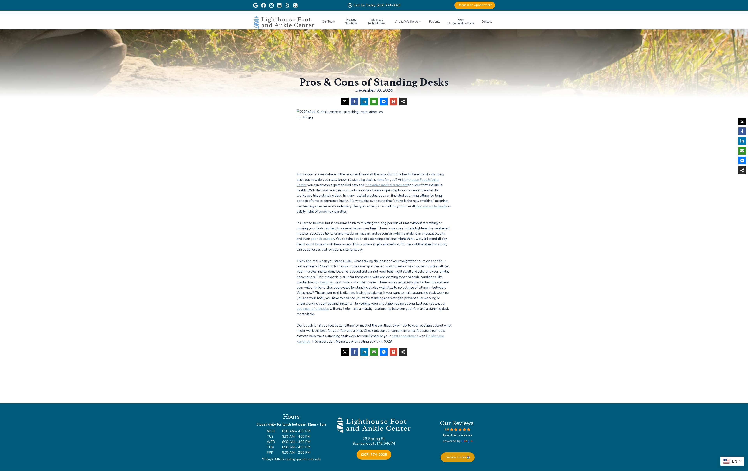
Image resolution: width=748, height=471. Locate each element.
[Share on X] (345, 101)
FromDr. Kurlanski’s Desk (461, 22)
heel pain (327, 282)
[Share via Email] (374, 101)
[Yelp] (287, 5)
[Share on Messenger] (384, 101)
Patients (434, 21)
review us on (455, 457)
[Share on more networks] (403, 101)
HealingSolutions (351, 22)
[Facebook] (263, 5)
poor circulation (322, 239)
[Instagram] (271, 5)
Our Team (328, 21)
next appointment (405, 336)
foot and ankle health (431, 206)
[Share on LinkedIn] (364, 101)
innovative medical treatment (386, 185)
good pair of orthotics (313, 309)
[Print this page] (393, 101)
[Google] (255, 5)
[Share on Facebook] (354, 101)
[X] (295, 5)
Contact (487, 21)
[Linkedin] (279, 5)
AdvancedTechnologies (376, 22)
